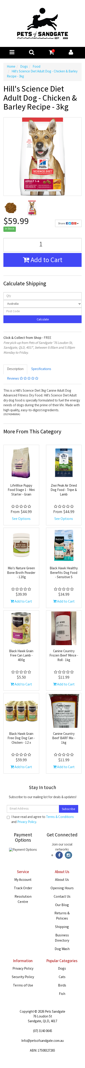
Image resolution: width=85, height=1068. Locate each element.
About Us (62, 880)
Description (15, 369)
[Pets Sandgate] (42, 23)
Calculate (42, 319)
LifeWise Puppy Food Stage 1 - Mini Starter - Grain (21, 490)
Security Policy (23, 977)
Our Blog (62, 905)
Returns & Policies (62, 916)
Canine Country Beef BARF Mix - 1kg (63, 739)
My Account (23, 880)
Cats (62, 977)
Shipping (62, 927)
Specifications (41, 369)
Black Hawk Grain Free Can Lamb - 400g (21, 656)
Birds (62, 985)
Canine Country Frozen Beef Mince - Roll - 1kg (63, 656)
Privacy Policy (26, 822)
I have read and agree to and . (42, 820)
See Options (21, 519)
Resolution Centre (23, 899)
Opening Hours (62, 888)
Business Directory (62, 938)
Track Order (23, 888)
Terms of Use (23, 985)
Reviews (13, 378)
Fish (62, 994)
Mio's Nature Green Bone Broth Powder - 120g (21, 573)
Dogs (62, 968)
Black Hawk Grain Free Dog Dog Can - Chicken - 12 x (21, 739)
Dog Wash (62, 949)
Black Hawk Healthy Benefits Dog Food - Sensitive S (64, 573)
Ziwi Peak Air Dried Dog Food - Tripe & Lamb (64, 490)
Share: (62, 224)
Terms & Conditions (60, 817)
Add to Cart (45, 261)
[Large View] (10, 208)
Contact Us (62, 896)
